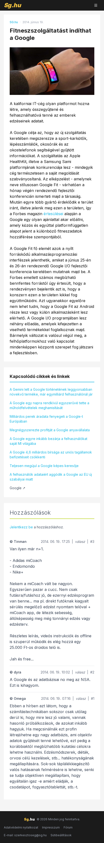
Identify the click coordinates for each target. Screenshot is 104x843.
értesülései (53, 213)
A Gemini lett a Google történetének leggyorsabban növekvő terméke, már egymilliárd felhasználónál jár (51, 391)
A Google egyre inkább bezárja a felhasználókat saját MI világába (48, 441)
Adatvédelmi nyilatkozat (21, 827)
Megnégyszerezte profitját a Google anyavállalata (50, 430)
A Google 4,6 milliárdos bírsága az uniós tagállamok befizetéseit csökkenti (51, 454)
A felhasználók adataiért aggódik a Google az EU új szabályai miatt (51, 476)
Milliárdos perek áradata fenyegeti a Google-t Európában (46, 418)
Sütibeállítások (61, 835)
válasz (80, 541)
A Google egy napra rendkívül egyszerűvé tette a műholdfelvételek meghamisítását (49, 405)
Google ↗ (17, 488)
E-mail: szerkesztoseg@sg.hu (25, 835)
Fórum (68, 827)
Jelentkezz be (21, 527)
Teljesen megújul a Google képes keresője (44, 466)
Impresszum (51, 827)
